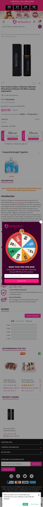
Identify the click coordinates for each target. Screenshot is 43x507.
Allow (25, 504)
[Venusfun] (13, 226)
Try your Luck (21, 281)
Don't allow (35, 504)
